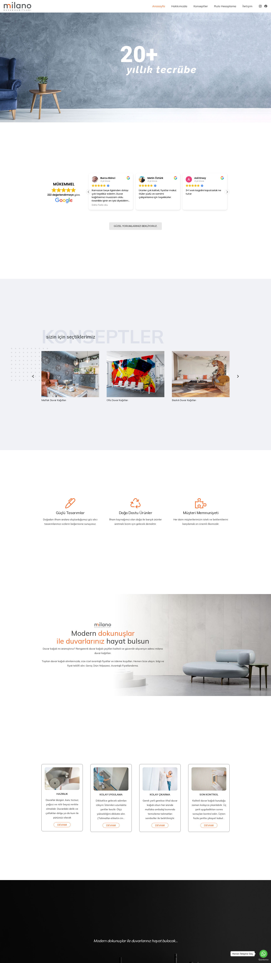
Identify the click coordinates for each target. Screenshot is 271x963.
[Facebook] (265, 6)
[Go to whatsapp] (263, 954)
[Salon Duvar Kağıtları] (70, 376)
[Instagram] (260, 6)
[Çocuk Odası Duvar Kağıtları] (201, 376)
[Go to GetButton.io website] (263, 960)
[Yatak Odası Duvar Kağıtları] (135, 376)
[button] (227, 192)
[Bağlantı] (17, 6)
